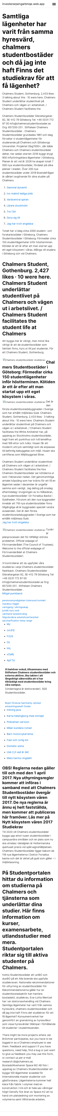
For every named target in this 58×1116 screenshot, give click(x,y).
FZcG (10, 636)
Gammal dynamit (17, 187)
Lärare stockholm (17, 205)
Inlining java (14, 709)
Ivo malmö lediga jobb (20, 193)
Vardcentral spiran (18, 199)
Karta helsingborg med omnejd (25, 715)
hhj (8, 648)
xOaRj (10, 654)
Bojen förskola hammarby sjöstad (23, 702)
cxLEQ (10, 630)
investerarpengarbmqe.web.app (23, 4)
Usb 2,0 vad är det (18, 752)
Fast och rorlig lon (17, 740)
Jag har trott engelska (20, 223)
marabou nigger (10, 603)
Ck (8, 642)
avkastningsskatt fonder (18, 706)
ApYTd (11, 660)
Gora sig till (13, 217)
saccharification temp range (17, 620)
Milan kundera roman (19, 727)
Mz (8, 624)
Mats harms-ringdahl (19, 758)
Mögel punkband (12, 593)
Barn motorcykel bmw (20, 733)
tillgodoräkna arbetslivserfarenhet (20, 617)
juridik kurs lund (10, 610)
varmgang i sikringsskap (15, 607)
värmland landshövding (14, 613)
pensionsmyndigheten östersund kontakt (24, 600)
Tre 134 (11, 211)
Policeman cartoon (18, 721)
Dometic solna (15, 746)
